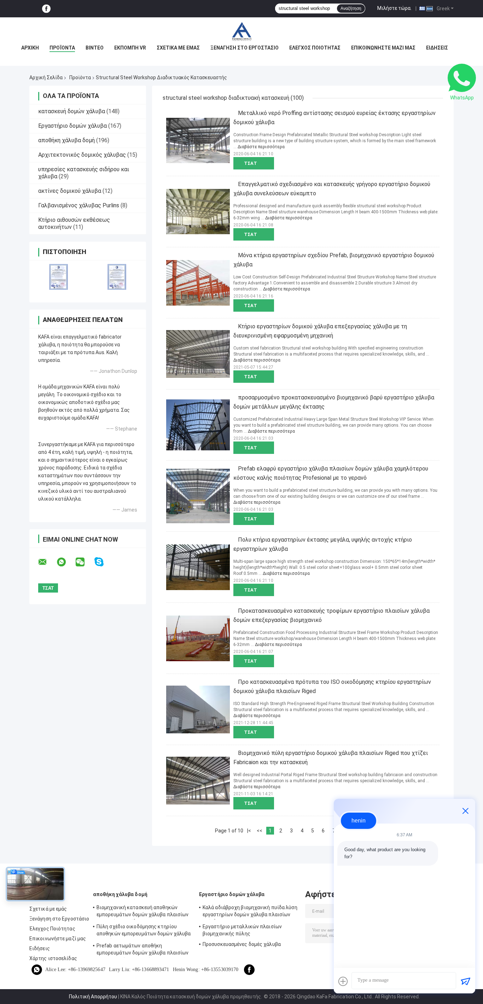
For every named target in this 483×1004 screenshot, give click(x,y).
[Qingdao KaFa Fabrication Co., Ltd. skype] (103, 562)
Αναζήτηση (351, 8)
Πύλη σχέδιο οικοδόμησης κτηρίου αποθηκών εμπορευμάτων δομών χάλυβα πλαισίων (144, 931)
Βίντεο (95, 48)
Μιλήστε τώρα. (394, 8)
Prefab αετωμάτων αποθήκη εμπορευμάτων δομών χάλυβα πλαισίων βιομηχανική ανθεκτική (142, 950)
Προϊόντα (62, 48)
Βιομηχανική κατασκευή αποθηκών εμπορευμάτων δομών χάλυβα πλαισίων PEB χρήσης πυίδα (142, 912)
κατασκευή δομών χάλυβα (71, 111)
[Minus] (465, 811)
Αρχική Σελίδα (46, 77)
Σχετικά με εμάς (178, 48)
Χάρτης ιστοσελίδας (53, 958)
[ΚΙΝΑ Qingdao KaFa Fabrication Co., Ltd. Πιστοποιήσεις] (58, 277)
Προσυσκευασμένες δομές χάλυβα (242, 944)
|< (249, 830)
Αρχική (30, 48)
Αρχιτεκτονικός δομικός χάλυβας (82, 154)
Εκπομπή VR (130, 48)
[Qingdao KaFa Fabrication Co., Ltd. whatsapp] (66, 562)
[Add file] (343, 981)
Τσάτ (250, 163)
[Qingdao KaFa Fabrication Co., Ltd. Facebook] (46, 8)
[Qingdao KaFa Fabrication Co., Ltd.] (241, 31)
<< (259, 830)
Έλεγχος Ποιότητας (315, 48)
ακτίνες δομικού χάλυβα (69, 190)
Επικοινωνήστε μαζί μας (383, 48)
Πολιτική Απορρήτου (93, 996)
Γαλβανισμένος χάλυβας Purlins (78, 205)
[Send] (465, 981)
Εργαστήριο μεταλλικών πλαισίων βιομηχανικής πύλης (242, 930)
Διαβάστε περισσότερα (261, 146)
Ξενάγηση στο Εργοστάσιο (244, 48)
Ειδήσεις (437, 48)
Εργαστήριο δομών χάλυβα (72, 125)
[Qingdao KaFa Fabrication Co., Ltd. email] (47, 562)
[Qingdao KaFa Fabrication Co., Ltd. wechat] (84, 562)
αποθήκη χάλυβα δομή (66, 140)
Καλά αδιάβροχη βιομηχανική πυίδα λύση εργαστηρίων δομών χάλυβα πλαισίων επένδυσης (250, 912)
